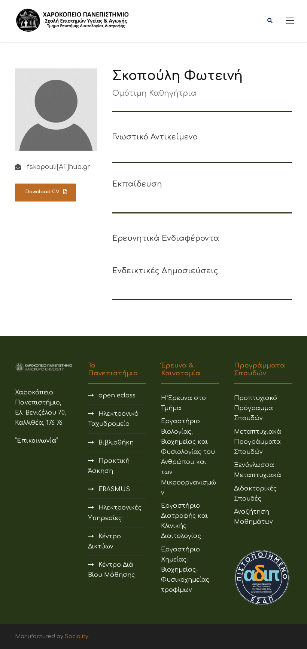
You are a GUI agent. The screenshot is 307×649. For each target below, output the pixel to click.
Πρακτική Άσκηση (109, 466)
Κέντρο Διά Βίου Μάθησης (111, 570)
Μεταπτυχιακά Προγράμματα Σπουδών (257, 441)
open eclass (117, 395)
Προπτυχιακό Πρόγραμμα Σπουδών (255, 408)
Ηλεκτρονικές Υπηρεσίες (115, 512)
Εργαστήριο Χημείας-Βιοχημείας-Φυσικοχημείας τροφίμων (185, 570)
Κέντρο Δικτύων (104, 541)
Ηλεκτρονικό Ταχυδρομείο (113, 418)
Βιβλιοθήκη (116, 442)
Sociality (76, 636)
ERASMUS (114, 489)
